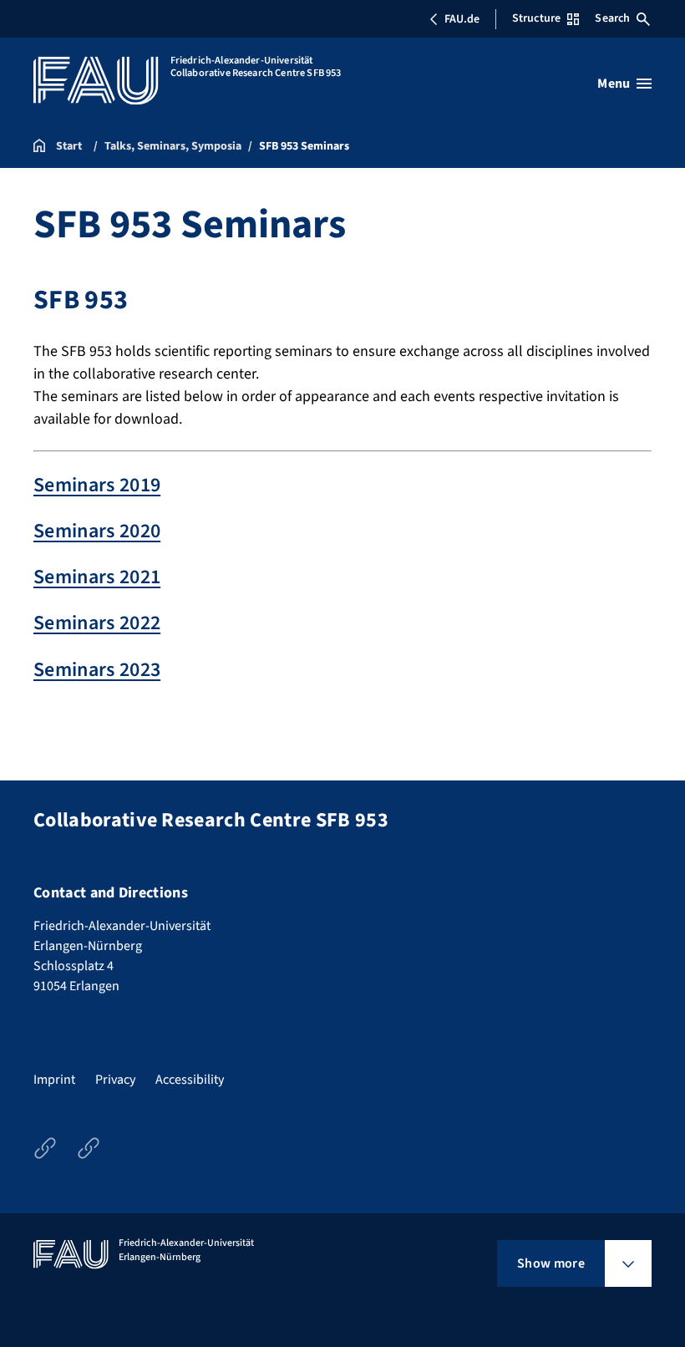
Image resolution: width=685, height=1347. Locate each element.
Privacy (115, 1079)
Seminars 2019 (96, 485)
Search (612, 18)
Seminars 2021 (96, 577)
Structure (536, 18)
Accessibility (189, 1079)
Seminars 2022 (96, 623)
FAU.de (462, 19)
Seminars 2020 (96, 531)
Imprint (54, 1079)
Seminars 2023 (96, 669)
